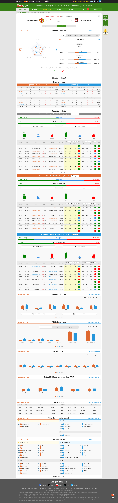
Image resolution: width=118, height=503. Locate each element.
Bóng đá (50, 6)
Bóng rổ (59, 6)
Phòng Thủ (82, 35)
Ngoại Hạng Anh (25, 12)
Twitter (52, 485)
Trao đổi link (56, 488)
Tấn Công (76, 35)
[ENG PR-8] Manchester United (38, 85)
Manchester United (24, 31)
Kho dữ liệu (95, 9)
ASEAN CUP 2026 (47, 9)
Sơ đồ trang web (42, 488)
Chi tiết (52, 26)
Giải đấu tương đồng (61, 114)
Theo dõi (35, 9)
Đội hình (105, 25)
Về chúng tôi (23, 488)
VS (105, 20)
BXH (105, 18)
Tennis (68, 6)
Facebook (44, 485)
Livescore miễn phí (65, 488)
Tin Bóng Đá (40, 6)
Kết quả (59, 9)
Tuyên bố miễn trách (32, 488)
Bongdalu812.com (59, 481)
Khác (96, 35)
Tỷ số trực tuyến (22, 9)
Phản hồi (50, 488)
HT (70, 114)
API (71, 488)
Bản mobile (19, 1)
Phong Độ (69, 35)
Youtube (60, 485)
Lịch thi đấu (71, 9)
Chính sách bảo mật (78, 488)
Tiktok (67, 485)
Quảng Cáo (88, 6)
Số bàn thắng (45, 327)
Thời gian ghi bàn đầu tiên (72, 327)
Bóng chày (77, 6)
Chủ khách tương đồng (93, 297)
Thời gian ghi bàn (59, 327)
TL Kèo (105, 23)
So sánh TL (70, 26)
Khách (52, 234)
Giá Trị (89, 35)
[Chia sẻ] (112, 496)
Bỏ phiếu (105, 16)
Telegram (76, 485)
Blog (96, 488)
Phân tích (61, 26)
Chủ (53, 114)
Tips (85, 9)
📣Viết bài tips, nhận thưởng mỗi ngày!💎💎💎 (83, 1)
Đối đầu (62, 35)
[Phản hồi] (112, 498)
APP (26, 1)
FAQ (92, 488)
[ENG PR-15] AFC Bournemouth (80, 85)
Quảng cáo (87, 488)
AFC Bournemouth (94, 31)
